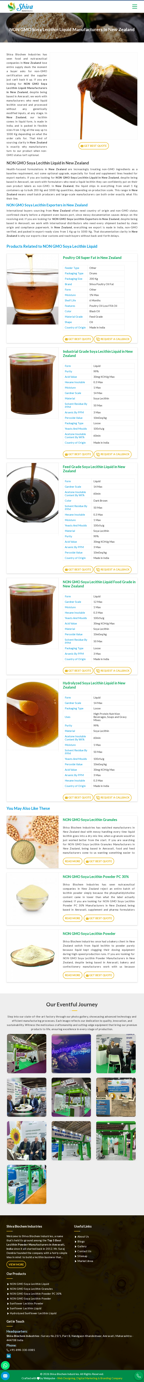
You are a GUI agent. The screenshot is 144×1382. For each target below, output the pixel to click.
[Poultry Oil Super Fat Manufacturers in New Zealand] (32, 289)
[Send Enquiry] (5, 1376)
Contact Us (84, 1251)
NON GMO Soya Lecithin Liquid (29, 1283)
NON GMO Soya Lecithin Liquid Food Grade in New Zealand (99, 584)
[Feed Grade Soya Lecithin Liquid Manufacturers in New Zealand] (32, 498)
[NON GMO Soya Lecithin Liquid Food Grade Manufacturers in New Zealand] (32, 613)
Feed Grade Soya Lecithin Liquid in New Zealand (94, 469)
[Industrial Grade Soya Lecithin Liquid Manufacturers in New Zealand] (32, 383)
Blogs (81, 1241)
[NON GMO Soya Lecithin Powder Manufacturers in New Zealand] (32, 956)
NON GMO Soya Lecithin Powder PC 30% (96, 876)
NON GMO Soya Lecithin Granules (90, 819)
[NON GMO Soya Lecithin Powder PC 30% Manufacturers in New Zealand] (32, 899)
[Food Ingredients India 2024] (71, 1140)
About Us (83, 1236)
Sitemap (82, 1256)
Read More (72, 861)
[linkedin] (8, 1356)
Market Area (85, 1260)
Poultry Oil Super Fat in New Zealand (92, 257)
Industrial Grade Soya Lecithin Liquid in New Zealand (98, 353)
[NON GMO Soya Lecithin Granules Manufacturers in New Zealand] (32, 842)
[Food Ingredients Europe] (26, 1053)
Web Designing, (66, 1378)
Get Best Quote (79, 339)
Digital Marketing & (88, 1378)
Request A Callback (114, 339)
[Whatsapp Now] (5, 1365)
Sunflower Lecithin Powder (26, 1303)
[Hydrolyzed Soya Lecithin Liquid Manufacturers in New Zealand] (32, 714)
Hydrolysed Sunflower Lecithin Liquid (33, 1313)
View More (16, 1264)
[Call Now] (138, 1376)
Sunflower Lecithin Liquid (25, 1308)
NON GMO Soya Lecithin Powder (89, 933)
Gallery (82, 1246)
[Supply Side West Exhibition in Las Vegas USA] (116, 1097)
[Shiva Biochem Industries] (20, 7)
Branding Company (111, 1378)
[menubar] (134, 6)
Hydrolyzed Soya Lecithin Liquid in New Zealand (94, 685)
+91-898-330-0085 (22, 1349)
